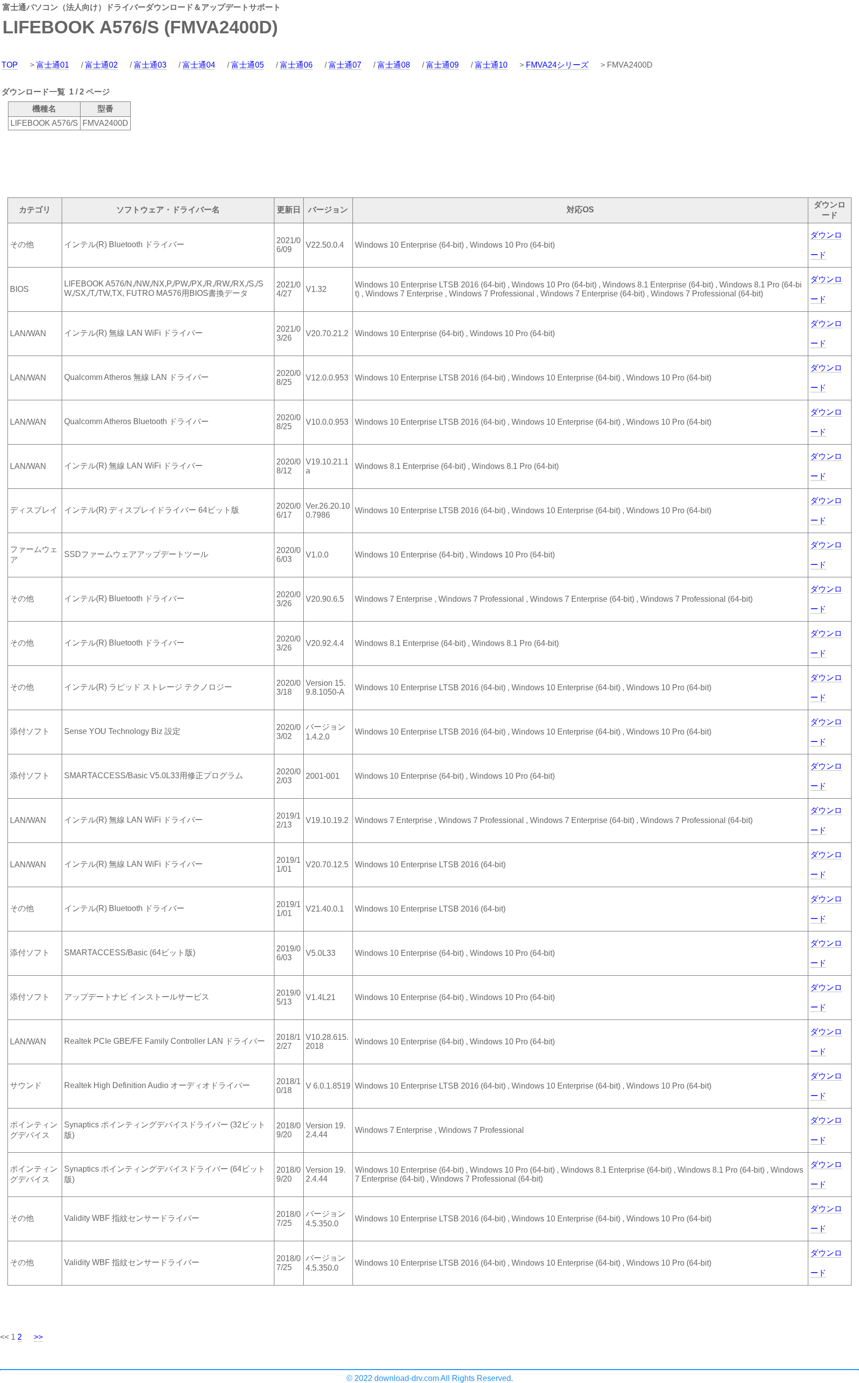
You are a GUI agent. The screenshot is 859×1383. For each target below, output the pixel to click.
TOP (9, 65)
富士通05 (247, 65)
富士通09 (442, 65)
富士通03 (150, 65)
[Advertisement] (181, 163)
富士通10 (491, 65)
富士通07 (345, 65)
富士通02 (101, 65)
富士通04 (198, 65)
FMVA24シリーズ (557, 65)
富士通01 (52, 65)
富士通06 (296, 65)
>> (38, 1337)
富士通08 (393, 65)
